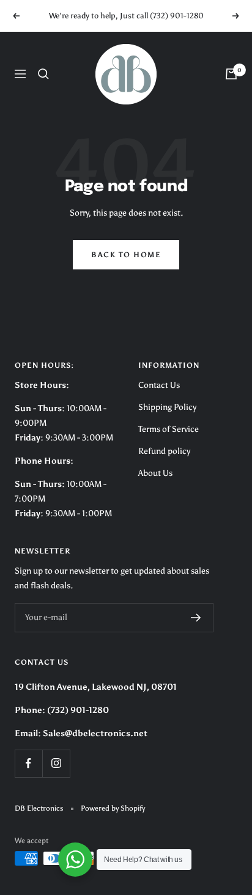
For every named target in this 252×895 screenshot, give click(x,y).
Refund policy (164, 451)
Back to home (126, 254)
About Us (155, 473)
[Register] (196, 617)
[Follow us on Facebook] (28, 763)
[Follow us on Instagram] (56, 763)
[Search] (43, 73)
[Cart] (231, 73)
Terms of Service (168, 429)
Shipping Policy (167, 407)
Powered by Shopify (113, 808)
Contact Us (159, 385)
